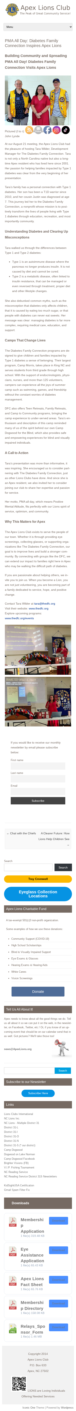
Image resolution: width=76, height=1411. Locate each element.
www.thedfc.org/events (19, 618)
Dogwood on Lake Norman (19, 1154)
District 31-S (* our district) (19, 1145)
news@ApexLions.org (18, 1049)
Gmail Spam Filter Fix (17, 1189)
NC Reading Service (16, 1172)
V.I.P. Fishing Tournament (19, 1167)
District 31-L (11, 1127)
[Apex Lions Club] (38, 15)
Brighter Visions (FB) (16, 1163)
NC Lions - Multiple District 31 (21, 1122)
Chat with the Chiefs (21, 833)
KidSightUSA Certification (19, 1185)
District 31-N (11, 1140)
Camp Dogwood (13, 1149)
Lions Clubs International (18, 1114)
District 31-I (11, 1131)
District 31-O (11, 1136)
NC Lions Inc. (12, 1118)
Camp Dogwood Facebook (19, 1158)
